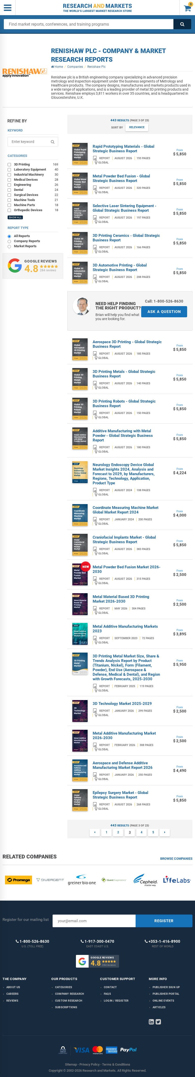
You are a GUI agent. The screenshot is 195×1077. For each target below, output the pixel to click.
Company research (69, 994)
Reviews (12, 1000)
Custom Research (68, 1000)
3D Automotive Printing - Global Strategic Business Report (120, 267)
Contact (110, 987)
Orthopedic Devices (36, 210)
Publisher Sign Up (166, 987)
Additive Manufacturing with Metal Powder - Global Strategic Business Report (123, 435)
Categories (63, 987)
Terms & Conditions (116, 1064)
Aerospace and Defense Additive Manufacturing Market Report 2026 (123, 765)
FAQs (107, 994)
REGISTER (164, 921)
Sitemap (71, 1064)
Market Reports (25, 246)
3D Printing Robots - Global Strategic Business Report (124, 403)
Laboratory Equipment (36, 169)
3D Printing (36, 164)
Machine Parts (36, 205)
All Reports (22, 236)
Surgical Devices (36, 194)
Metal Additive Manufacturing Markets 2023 (125, 628)
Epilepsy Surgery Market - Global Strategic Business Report (120, 795)
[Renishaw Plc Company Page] (25, 73)
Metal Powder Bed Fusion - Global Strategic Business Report (121, 178)
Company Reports (27, 241)
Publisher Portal (166, 994)
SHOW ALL (15, 217)
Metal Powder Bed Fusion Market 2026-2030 (126, 569)
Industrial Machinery (36, 174)
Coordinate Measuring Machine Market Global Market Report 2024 (125, 510)
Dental (36, 189)
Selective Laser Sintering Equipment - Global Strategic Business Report (124, 208)
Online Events (163, 1000)
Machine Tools (36, 200)
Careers (12, 994)
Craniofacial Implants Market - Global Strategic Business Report (124, 539)
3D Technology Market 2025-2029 (122, 703)
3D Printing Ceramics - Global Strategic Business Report (126, 237)
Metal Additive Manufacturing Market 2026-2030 (124, 735)
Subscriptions (66, 1007)
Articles (159, 1007)
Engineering (36, 184)
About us (13, 987)
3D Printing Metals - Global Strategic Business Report (124, 373)
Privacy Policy (89, 1064)
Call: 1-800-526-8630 (164, 301)
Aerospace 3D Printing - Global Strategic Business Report (127, 344)
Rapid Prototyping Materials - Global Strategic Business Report (123, 148)
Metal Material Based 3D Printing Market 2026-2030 (121, 599)
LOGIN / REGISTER (116, 1000)
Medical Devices (36, 179)
